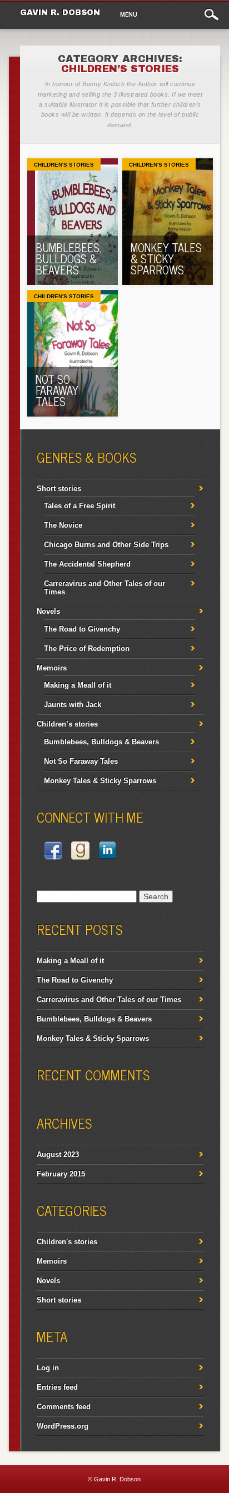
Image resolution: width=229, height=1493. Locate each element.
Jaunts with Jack (72, 704)
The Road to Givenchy (82, 629)
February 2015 (61, 1174)
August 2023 (58, 1154)
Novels (48, 611)
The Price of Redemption (87, 648)
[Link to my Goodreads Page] (80, 852)
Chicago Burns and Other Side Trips (106, 544)
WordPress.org (62, 1426)
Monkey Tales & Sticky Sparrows (166, 258)
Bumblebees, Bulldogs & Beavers (68, 258)
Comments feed (64, 1406)
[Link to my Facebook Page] (53, 852)
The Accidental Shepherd (87, 564)
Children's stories (64, 165)
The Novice (63, 525)
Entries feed (57, 1387)
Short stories (59, 488)
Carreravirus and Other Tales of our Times (109, 999)
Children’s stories (67, 724)
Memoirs (52, 668)
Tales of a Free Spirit (79, 506)
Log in (48, 1368)
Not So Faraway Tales (57, 390)
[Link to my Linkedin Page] (107, 852)
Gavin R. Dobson (60, 12)
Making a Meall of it (77, 685)
